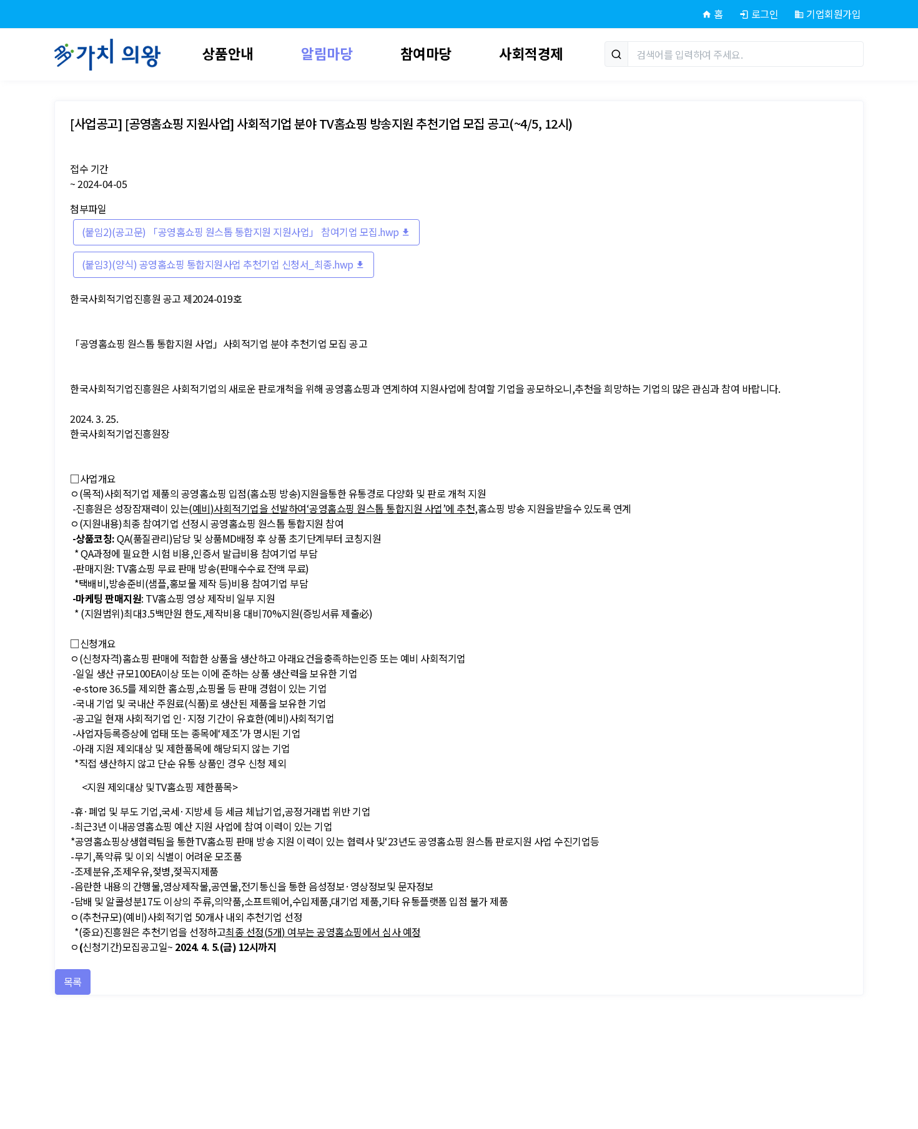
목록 (73, 981)
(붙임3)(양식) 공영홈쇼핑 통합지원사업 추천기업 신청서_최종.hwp (219, 264)
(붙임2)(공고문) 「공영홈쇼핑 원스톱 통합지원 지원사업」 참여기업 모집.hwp (242, 231)
